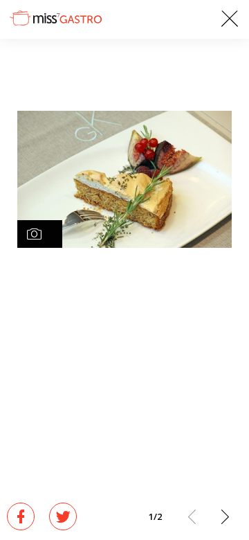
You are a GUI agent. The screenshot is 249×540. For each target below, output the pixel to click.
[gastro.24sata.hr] (55, 18)
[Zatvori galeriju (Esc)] (229, 19)
